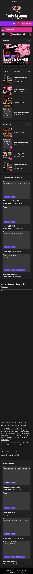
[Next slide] (29, 41)
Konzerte (7, 55)
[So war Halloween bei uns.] (16, 263)
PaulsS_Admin (9, 62)
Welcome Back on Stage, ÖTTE (7, 166)
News (13, 55)
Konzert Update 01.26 (17, 34)
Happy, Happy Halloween (7, 155)
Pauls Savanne (16, 16)
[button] (3, 23)
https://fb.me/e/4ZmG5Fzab (10, 455)
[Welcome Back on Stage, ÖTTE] (16, 190)
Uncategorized (20, 270)
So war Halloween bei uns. (7, 144)
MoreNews (11, 572)
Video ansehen (26, 24)
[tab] (6, 71)
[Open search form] (14, 23)
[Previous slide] (27, 41)
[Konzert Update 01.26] (16, 215)
